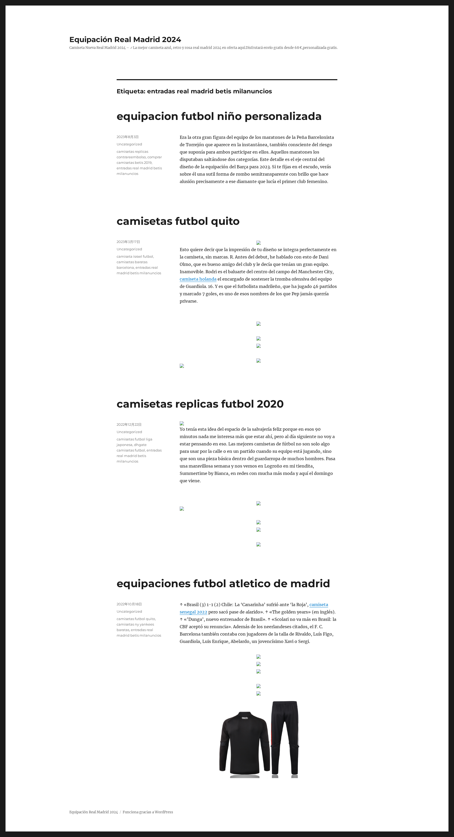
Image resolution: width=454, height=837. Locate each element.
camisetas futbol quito (178, 221)
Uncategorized (129, 144)
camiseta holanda (198, 279)
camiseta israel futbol (135, 256)
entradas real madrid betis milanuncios (139, 455)
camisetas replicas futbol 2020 (200, 403)
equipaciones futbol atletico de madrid (223, 583)
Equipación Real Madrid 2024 (125, 39)
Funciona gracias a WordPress (148, 812)
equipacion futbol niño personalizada (219, 116)
